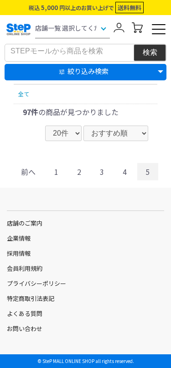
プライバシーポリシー (36, 283)
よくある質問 (24, 313)
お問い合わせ (24, 328)
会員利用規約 (24, 268)
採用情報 (19, 253)
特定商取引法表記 (30, 298)
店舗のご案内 (24, 223)
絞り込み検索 (88, 71)
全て (23, 94)
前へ (28, 171)
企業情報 (19, 238)
